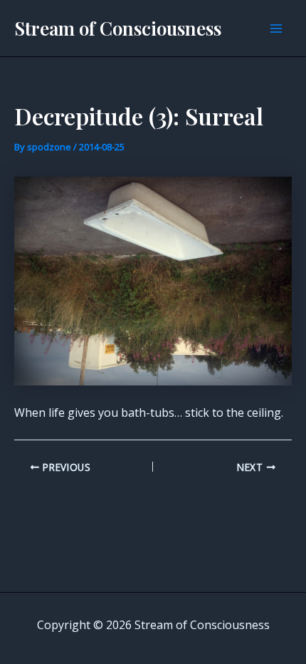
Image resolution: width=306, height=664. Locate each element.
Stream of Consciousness (117, 28)
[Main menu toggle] (276, 28)
